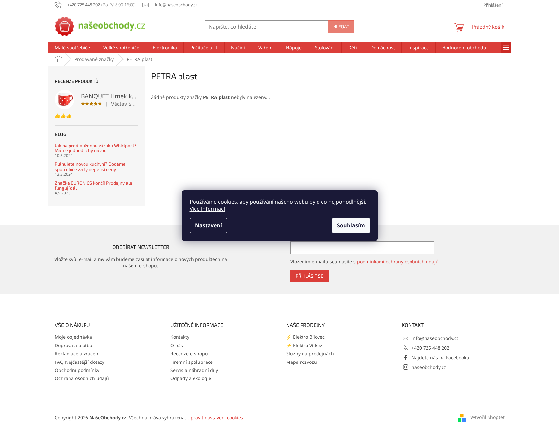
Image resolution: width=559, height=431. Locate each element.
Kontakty (179, 337)
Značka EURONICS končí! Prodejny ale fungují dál (93, 185)
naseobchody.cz (428, 367)
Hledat (341, 26)
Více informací (207, 208)
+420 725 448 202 (430, 348)
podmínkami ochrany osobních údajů (398, 261)
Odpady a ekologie (190, 378)
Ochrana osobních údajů (82, 378)
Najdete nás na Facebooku (440, 357)
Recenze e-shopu (189, 353)
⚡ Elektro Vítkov (304, 345)
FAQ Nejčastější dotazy (79, 362)
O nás (176, 345)
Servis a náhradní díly (194, 370)
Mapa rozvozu (301, 362)
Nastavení (208, 225)
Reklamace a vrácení (77, 353)
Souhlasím (351, 225)
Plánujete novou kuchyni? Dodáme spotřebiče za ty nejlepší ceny (90, 167)
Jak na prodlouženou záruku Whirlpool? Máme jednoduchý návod (95, 148)
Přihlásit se (309, 276)
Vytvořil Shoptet (487, 417)
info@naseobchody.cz (435, 338)
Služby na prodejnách (310, 353)
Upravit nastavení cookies (215, 417)
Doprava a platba (73, 345)
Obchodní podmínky (77, 370)
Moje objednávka (73, 337)
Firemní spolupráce (191, 362)
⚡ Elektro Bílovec (305, 337)
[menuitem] (72, 47)
